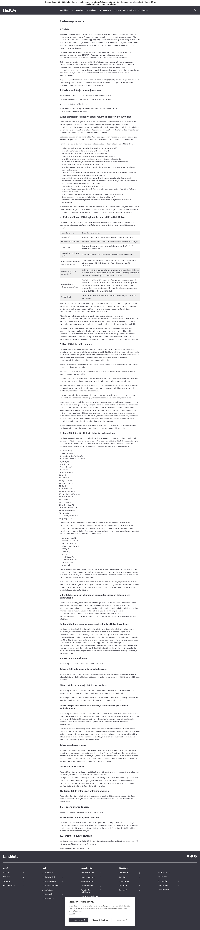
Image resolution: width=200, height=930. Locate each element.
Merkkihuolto (65, 10)
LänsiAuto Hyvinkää (49, 881)
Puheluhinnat (162, 877)
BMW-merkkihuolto (87, 873)
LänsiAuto (123, 868)
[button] (195, 10)
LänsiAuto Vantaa (48, 899)
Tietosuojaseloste (164, 873)
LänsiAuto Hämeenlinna (50, 886)
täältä (101, 812)
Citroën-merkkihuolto (88, 877)
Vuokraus (117, 10)
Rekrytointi (123, 877)
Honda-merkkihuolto (88, 881)
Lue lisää (72, 914)
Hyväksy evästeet (78, 920)
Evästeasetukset (121, 920)
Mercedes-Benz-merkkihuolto (86, 891)
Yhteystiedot (123, 886)
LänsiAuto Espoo (47, 873)
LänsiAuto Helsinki (48, 877)
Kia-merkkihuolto (87, 886)
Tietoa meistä (128, 10)
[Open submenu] (72, 10)
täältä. (89, 841)
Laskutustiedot (163, 885)
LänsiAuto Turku (47, 894)
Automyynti (104, 10)
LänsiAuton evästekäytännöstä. (102, 291)
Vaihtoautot (7, 873)
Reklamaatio (162, 881)
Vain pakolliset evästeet (100, 920)
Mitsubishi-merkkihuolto (89, 896)
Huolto (45, 868)
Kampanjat (123, 890)
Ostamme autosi (9, 885)
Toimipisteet (143, 10)
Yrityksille (6, 877)
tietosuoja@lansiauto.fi (78, 104)
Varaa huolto (134, 2)
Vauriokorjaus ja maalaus (85, 10)
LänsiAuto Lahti (47, 890)
